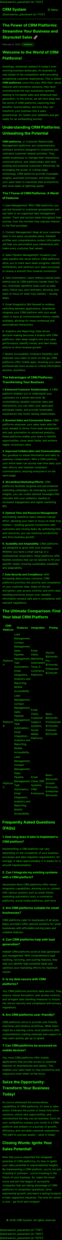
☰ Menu (53, 9)
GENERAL (28, 44)
